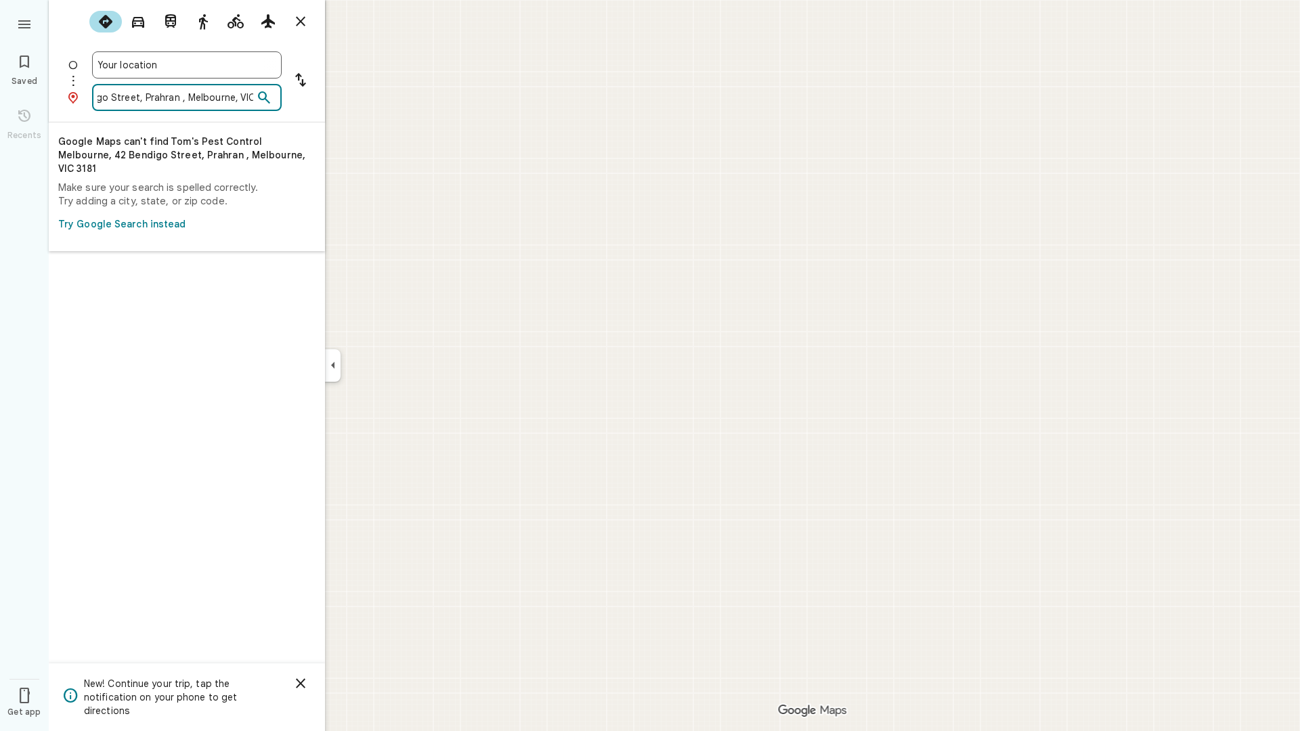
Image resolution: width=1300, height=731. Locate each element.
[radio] (105, 21)
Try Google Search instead (122, 224)
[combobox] (187, 65)
